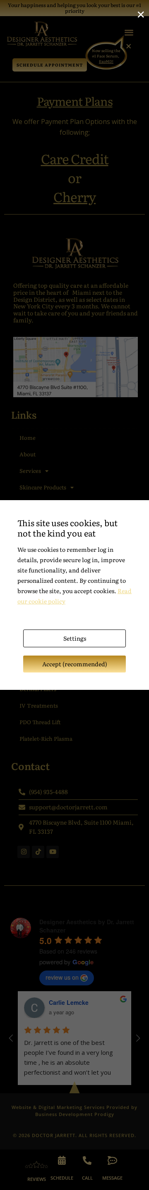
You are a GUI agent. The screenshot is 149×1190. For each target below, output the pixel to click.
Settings (74, 638)
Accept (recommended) (74, 664)
